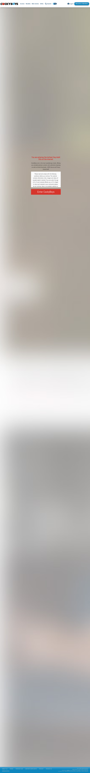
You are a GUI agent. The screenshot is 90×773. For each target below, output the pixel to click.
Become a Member (82, 3)
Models (28, 4)
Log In (71, 4)
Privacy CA (49, 769)
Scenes (22, 4)
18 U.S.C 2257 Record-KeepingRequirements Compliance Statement (80, 769)
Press (11, 769)
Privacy (41, 769)
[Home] (9, 3)
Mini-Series (35, 4)
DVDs (42, 4)
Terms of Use (19, 769)
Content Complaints (31, 769)
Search (49, 4)
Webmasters (5, 771)
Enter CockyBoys (45, 192)
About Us (4, 769)
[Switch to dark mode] (55, 4)
